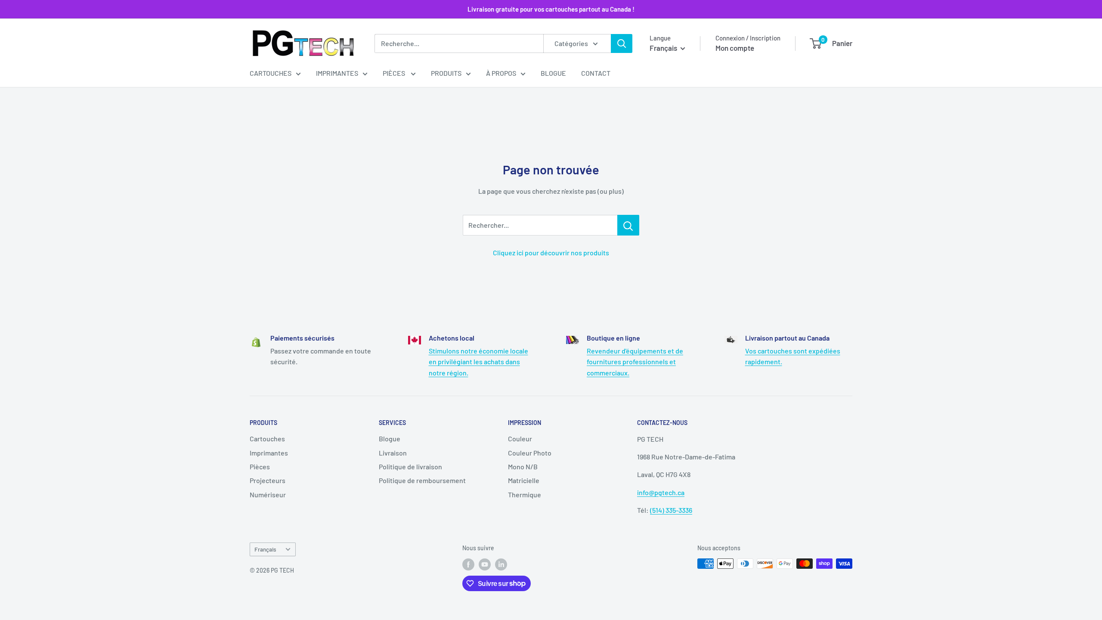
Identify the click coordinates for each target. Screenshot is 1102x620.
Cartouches (270, 73)
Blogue (553, 73)
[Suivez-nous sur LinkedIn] (501, 564)
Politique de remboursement (422, 480)
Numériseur (268, 494)
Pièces (394, 73)
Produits (446, 73)
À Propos (501, 73)
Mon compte (734, 47)
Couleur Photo (529, 453)
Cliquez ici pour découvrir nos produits (551, 252)
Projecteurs (267, 480)
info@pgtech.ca (660, 492)
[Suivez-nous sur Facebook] (468, 564)
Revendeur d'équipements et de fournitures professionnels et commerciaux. (635, 362)
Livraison (393, 453)
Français (265, 549)
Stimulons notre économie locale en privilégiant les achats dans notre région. (478, 362)
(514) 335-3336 (671, 510)
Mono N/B (523, 466)
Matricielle (523, 480)
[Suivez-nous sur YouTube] (485, 564)
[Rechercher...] (628, 225)
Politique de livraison (410, 466)
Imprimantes (337, 73)
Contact (595, 73)
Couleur (520, 438)
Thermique (524, 494)
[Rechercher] (621, 43)
